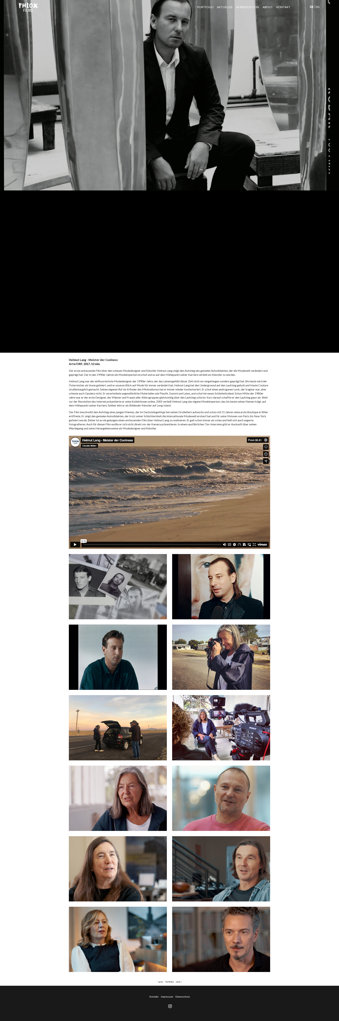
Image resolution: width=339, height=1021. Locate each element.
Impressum (167, 996)
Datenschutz (183, 996)
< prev (160, 981)
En (318, 6)
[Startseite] (28, 7)
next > (179, 981)
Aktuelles (224, 7)
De (312, 6)
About (268, 7)
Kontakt (283, 7)
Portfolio (205, 7)
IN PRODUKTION (247, 7)
